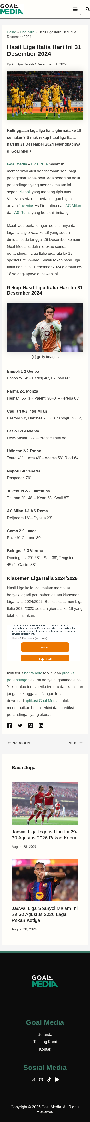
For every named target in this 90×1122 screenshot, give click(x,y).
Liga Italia (27, 32)
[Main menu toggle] (75, 9)
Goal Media (17, 164)
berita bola (33, 673)
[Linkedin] (41, 725)
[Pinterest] (30, 725)
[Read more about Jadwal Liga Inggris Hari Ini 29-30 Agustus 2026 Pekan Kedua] (45, 803)
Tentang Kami (45, 1042)
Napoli (25, 192)
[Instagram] (33, 1079)
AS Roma (22, 213)
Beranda (45, 1035)
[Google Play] (57, 1079)
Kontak (45, 1049)
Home (11, 32)
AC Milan (73, 206)
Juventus (27, 206)
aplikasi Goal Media (42, 701)
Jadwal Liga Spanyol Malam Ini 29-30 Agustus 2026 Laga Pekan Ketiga (45, 914)
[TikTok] (49, 1079)
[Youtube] (41, 1079)
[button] (88, 9)
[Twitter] (20, 725)
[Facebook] (9, 725)
